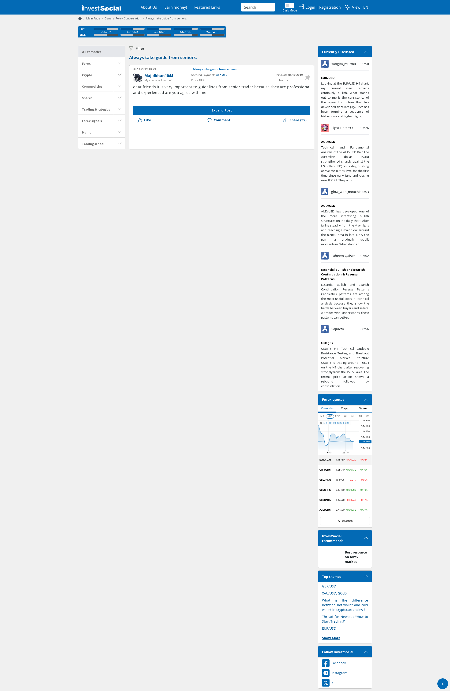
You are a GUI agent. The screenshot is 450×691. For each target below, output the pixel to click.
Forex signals (92, 121)
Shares (87, 98)
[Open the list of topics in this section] (119, 63)
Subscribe (282, 80)
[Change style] (347, 7)
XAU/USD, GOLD (334, 593)
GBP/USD (329, 586)
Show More (331, 638)
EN (365, 7)
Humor (87, 132)
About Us (149, 7)
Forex (86, 63)
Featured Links (207, 7)
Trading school (93, 144)
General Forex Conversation (123, 18)
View (356, 7)
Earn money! (176, 7)
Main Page (93, 18)
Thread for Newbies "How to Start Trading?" (345, 619)
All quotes (345, 521)
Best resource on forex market (356, 557)
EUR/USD (329, 628)
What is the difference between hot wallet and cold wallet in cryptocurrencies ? (345, 605)
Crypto (87, 75)
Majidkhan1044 (158, 75)
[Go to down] (442, 683)
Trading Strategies (96, 109)
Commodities (92, 86)
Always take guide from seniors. (166, 18)
